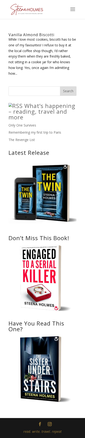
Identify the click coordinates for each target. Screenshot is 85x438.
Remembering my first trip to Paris (34, 132)
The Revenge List (21, 139)
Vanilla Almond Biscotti (31, 34)
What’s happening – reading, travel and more (41, 111)
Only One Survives (22, 125)
